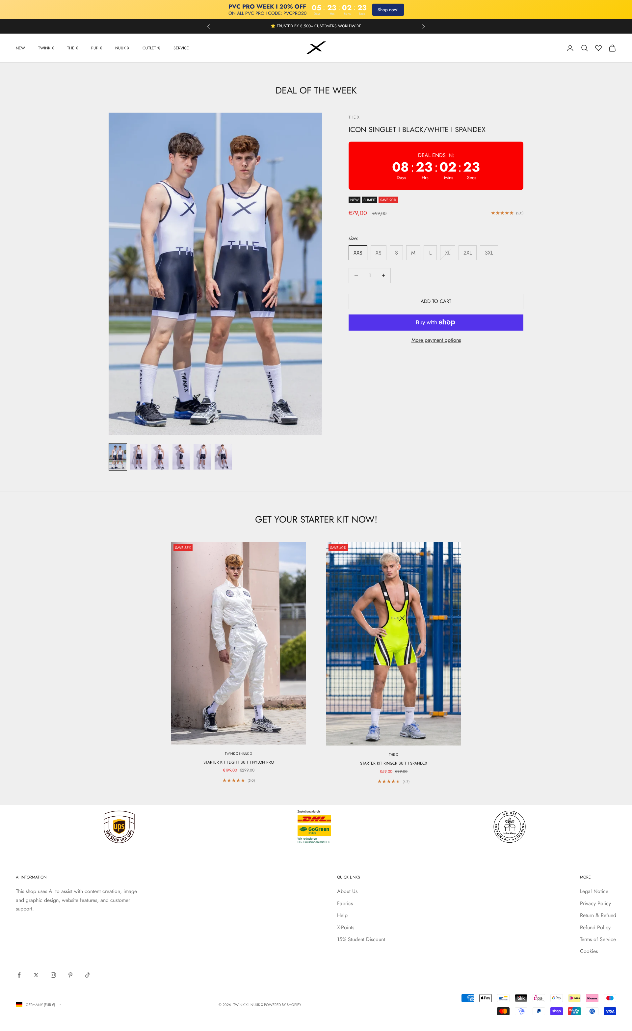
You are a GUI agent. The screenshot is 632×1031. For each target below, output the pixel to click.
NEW (20, 48)
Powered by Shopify (282, 1004)
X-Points (345, 927)
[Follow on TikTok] (87, 975)
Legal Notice (594, 891)
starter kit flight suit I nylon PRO (238, 762)
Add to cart (436, 301)
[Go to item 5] (202, 456)
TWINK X (46, 48)
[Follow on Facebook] (19, 975)
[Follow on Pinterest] (70, 975)
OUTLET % (151, 48)
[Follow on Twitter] (36, 975)
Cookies (589, 951)
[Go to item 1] (118, 457)
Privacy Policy (595, 903)
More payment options (436, 340)
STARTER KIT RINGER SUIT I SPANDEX (393, 763)
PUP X (96, 48)
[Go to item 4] (181, 456)
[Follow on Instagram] (53, 975)
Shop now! (388, 9)
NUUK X (122, 48)
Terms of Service (598, 939)
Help (342, 915)
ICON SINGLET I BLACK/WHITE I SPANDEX (417, 129)
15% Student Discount (361, 939)
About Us (347, 891)
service (181, 48)
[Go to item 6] (223, 456)
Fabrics (345, 903)
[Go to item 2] (139, 456)
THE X (72, 48)
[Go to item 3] (160, 456)
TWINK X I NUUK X (238, 753)
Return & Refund (598, 915)
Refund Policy (595, 927)
